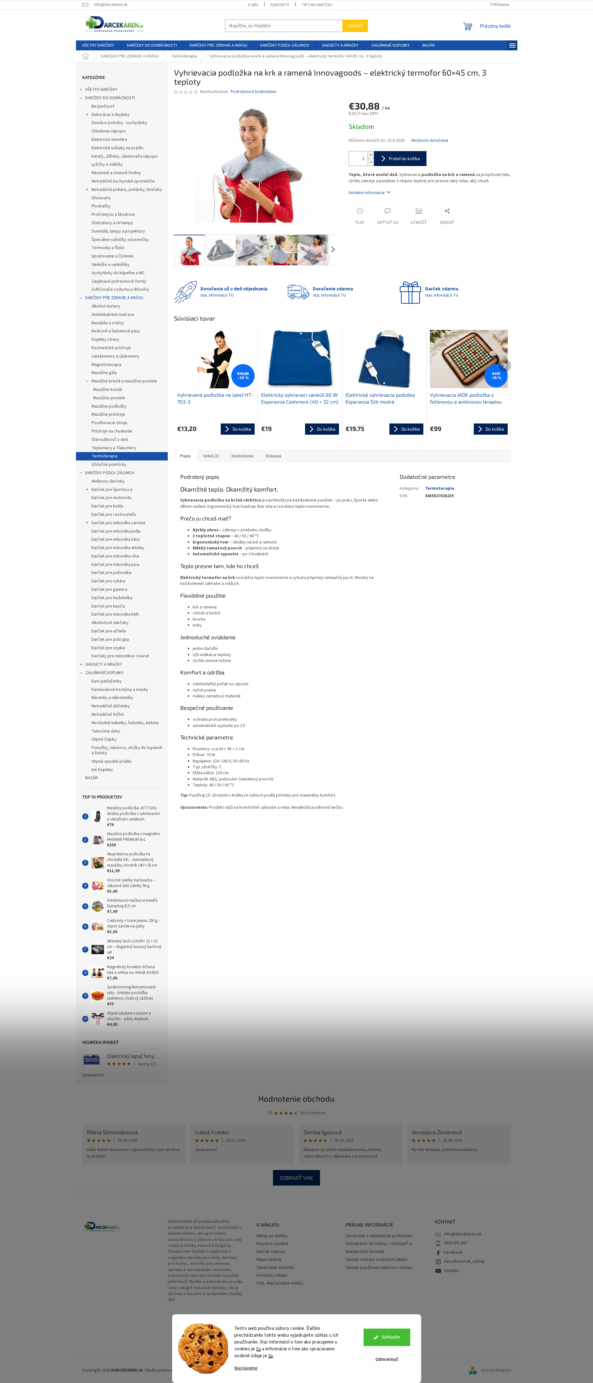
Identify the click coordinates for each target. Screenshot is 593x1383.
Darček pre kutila (107, 506)
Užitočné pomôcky (109, 464)
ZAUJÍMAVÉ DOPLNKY (104, 673)
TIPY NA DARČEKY (317, 5)
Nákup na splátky (272, 1236)
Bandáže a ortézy (108, 323)
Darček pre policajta (110, 639)
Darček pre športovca (112, 490)
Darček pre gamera (109, 589)
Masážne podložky (109, 406)
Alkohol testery (106, 306)
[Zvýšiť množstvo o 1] (371, 155)
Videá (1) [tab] (211, 456)
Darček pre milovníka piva (115, 565)
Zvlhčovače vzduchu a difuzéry (120, 289)
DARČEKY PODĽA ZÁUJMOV (109, 473)
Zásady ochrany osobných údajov (377, 1260)
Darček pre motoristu (111, 498)
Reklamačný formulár (365, 1252)
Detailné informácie (367, 193)
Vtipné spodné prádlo (112, 761)
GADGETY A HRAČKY (103, 664)
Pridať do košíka (404, 158)
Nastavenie (245, 1368)
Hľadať (355, 25)
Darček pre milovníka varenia (118, 523)
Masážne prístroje (108, 414)
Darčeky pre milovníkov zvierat (120, 656)
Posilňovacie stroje (109, 423)
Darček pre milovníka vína (115, 556)
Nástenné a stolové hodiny (116, 173)
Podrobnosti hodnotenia (253, 92)
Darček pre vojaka (108, 648)
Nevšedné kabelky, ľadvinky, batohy (125, 723)
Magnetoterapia (106, 365)
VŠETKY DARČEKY (101, 89)
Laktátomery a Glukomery (115, 356)
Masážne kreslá (107, 389)
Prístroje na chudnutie (112, 431)
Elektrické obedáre (109, 139)
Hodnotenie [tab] (242, 456)
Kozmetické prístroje (111, 348)
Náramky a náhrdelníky (112, 698)
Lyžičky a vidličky (107, 164)
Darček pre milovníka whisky (118, 548)
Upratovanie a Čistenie (113, 256)
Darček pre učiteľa (109, 631)
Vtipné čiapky (104, 739)
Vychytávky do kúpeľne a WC (118, 273)
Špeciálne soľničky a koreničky (120, 240)
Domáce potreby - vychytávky (119, 123)
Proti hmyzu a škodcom (113, 214)
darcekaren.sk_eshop (464, 1261)
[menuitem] (98, 45)
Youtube (451, 1271)
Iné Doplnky (102, 770)
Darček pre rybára (108, 581)
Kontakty (280, 5)
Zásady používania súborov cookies (379, 1268)
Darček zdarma (270, 1252)
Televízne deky (106, 731)
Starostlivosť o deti (110, 440)
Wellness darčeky (108, 481)
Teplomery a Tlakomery (114, 448)
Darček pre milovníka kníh (115, 614)
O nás (253, 5)
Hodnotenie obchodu (296, 1098)
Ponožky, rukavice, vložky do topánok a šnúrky (127, 750)
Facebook (453, 1252)
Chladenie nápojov (109, 131)
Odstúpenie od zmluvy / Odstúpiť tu (379, 1244)
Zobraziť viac (296, 1178)
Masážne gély (104, 373)
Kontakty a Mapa (271, 1276)
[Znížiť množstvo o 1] (371, 162)
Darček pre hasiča (108, 606)
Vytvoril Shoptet (496, 1370)
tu (258, 1349)
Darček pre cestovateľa (114, 514)
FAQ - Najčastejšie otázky (280, 1283)
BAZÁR (91, 778)
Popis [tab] (185, 456)
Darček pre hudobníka (112, 598)
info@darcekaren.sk (463, 1234)
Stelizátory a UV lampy (112, 223)
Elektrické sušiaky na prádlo (118, 148)
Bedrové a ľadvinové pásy (116, 331)
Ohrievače (101, 198)
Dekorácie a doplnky (110, 115)
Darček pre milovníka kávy (116, 539)
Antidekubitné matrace (113, 315)
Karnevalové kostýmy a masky (120, 690)
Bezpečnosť (103, 106)
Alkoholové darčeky (110, 623)
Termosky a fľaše (108, 248)
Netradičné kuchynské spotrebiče (123, 181)
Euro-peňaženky (107, 681)
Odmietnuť (386, 1359)
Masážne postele (109, 398)
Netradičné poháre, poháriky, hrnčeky (127, 190)
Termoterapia (104, 456)
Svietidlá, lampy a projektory (118, 231)
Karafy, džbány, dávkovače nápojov (125, 156)
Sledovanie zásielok (275, 1268)
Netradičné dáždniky (111, 706)
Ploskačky (101, 206)
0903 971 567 (456, 1243)
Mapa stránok (269, 1260)
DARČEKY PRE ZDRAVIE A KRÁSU (114, 298)
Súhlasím (391, 1337)
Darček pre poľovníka (111, 573)
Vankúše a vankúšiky (110, 264)
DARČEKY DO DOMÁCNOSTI (110, 98)
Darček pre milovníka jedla (116, 531)
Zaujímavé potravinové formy (119, 281)
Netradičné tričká (108, 714)
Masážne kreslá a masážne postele (124, 381)
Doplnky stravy (105, 339)
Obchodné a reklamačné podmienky (379, 1236)
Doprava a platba (272, 1244)
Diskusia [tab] (273, 456)
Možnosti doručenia (430, 141)
